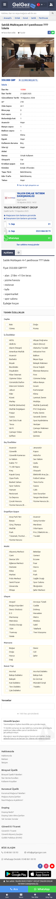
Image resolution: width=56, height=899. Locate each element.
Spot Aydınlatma (40, 420)
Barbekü (13, 359)
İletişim (4, 762)
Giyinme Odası (15, 378)
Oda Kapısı (38, 528)
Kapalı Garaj (14, 474)
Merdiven (37, 525)
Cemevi (36, 555)
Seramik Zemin (39, 417)
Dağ (11, 659)
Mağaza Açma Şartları (11, 797)
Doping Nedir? (7, 812)
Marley (12, 401)
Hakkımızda (6, 756)
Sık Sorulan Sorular (9, 819)
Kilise (11, 571)
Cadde (36, 605)
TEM (11, 629)
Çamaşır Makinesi (40, 428)
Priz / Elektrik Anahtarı (42, 532)
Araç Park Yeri (15, 517)
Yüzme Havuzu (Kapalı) (18, 505)
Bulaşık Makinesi (40, 363)
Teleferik (37, 629)
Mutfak (12, 528)
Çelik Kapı (37, 432)
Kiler (11, 394)
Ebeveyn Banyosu (40, 371)
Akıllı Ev (12, 344)
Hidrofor (37, 455)
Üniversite (13, 586)
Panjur (12, 413)
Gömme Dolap (39, 378)
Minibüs (36, 621)
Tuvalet (36, 536)
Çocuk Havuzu (15, 501)
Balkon (36, 355)
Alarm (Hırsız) (39, 344)
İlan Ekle (35, 897)
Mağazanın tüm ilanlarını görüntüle (21, 215)
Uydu (35, 463)
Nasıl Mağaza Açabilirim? (12, 800)
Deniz (35, 648)
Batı (11, 324)
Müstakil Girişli (39, 683)
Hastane (12, 567)
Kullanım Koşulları (9, 781)
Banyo (12, 521)
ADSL (11, 340)
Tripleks (36, 687)
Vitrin (21, 897)
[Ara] (52, 13)
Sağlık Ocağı (38, 578)
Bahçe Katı (37, 675)
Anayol (12, 602)
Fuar (35, 563)
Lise (35, 571)
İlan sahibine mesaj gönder (28, 245)
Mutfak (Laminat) (40, 405)
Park (11, 532)
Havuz (12, 656)
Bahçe (36, 467)
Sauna (12, 417)
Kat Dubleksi (14, 683)
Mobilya (36, 401)
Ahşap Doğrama (40, 340)
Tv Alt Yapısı (14, 467)
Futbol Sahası (39, 478)
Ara (15, 889)
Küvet (11, 397)
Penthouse (43, 18)
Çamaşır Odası (15, 432)
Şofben (12, 436)
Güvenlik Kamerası (17, 455)
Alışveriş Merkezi (16, 552)
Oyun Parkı (14, 478)
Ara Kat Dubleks (40, 671)
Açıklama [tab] (8, 252)
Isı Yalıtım (13, 459)
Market (12, 574)
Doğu (35, 324)
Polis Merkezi (15, 578)
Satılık (33, 18)
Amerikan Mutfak (16, 352)
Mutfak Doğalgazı (17, 409)
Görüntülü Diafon (16, 382)
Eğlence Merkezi (16, 563)
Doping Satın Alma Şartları (12, 815)
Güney (12, 328)
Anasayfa (7, 18)
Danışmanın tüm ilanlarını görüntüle (21, 218)
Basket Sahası (15, 482)
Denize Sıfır (14, 559)
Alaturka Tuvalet (40, 348)
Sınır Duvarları (39, 494)
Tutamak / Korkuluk (18, 536)
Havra (36, 567)
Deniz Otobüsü (15, 609)
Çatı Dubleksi (15, 690)
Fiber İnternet (15, 375)
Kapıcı (36, 451)
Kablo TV (13, 463)
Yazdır (22, 33)
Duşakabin (13, 371)
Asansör (12, 355)
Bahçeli (12, 679)
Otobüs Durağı (15, 625)
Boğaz (12, 648)
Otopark (37, 470)
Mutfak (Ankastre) (17, 405)
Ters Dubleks (15, 687)
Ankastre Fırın (39, 352)
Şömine (36, 436)
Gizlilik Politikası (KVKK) (11, 838)
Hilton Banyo (38, 382)
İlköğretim (37, 586)
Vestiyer (36, 424)
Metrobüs (13, 621)
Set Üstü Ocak (15, 420)
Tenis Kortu (38, 482)
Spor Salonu (14, 486)
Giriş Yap (49, 897)
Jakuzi (12, 390)
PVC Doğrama (39, 409)
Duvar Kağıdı (39, 367)
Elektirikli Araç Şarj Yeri (42, 474)
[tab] (19, 252)
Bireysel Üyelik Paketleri (11, 774)
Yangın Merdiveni (40, 497)
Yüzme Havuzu (15, 540)
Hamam (12, 490)
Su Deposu (14, 497)
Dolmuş (36, 609)
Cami (11, 555)
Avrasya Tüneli (39, 602)
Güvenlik (13, 451)
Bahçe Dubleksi (15, 675)
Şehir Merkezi (39, 590)
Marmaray (13, 617)
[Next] (53, 58)
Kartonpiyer (38, 390)
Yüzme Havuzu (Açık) (42, 501)
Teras (11, 424)
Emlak (17, 18)
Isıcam (36, 386)
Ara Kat (12, 671)
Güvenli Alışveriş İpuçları (12, 834)
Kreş (11, 470)
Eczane (36, 559)
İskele (4, 85)
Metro (36, 617)
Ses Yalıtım (38, 459)
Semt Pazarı (14, 582)
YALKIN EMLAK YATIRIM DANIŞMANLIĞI (31, 194)
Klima (35, 394)
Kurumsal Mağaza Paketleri (13, 793)
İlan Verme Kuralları (9, 778)
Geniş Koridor (39, 521)
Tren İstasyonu (39, 632)
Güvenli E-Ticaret (8, 831)
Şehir (35, 656)
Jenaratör (37, 448)
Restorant (13, 494)
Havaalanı (37, 613)
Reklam (4, 759)
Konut (25, 18)
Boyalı (11, 363)
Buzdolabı (13, 367)
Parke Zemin (38, 413)
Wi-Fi (11, 428)
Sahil (35, 625)
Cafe (35, 490)
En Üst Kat (37, 679)
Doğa (11, 652)
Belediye (37, 552)
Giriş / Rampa (15, 525)
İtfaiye (12, 590)
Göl (34, 652)
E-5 (10, 613)
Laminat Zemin (39, 397)
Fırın (35, 375)
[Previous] (3, 58)
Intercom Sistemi (16, 386)
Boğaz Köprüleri (16, 605)
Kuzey (36, 328)
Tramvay (13, 632)
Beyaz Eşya (38, 359)
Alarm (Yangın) (15, 348)
